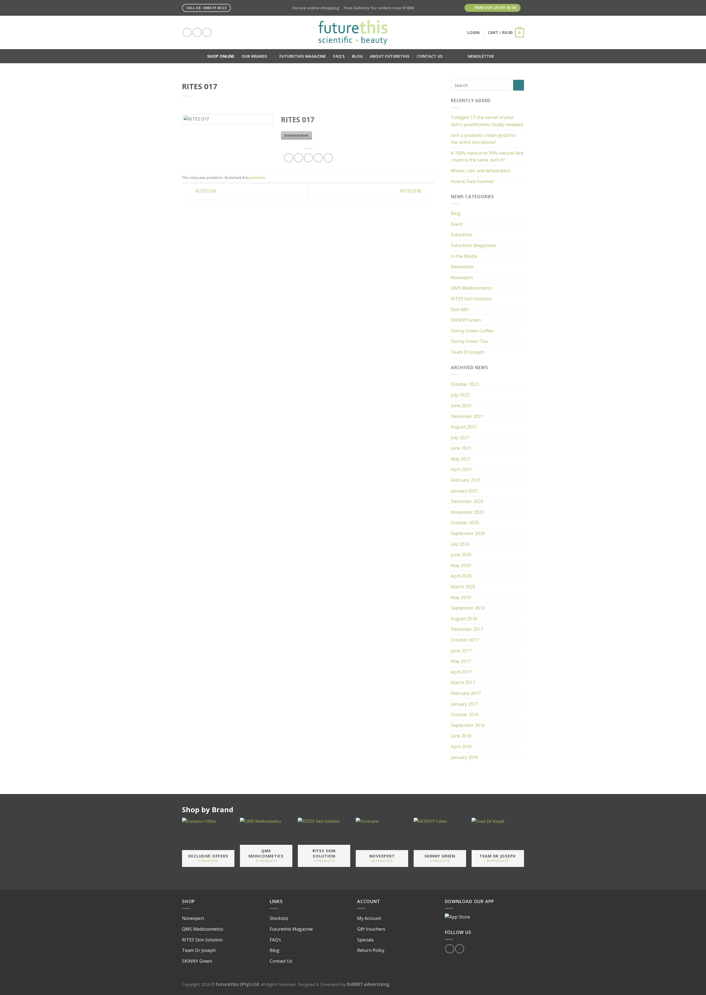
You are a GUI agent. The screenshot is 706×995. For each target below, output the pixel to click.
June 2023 (461, 406)
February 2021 (466, 480)
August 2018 (464, 619)
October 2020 (465, 523)
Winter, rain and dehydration (480, 171)
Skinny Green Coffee (472, 331)
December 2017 (467, 629)
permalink (257, 177)
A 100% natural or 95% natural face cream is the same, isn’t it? (487, 156)
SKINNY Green (466, 320)
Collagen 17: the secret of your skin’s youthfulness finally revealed (487, 121)
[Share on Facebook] (288, 157)
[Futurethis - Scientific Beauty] (353, 32)
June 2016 (461, 736)
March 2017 (463, 682)
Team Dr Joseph (468, 352)
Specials (365, 940)
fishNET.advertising (368, 984)
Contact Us (430, 56)
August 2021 (464, 427)
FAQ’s (339, 56)
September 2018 (468, 608)
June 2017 (461, 651)
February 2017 (466, 693)
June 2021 (461, 448)
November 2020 (467, 512)
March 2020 (463, 587)
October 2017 (465, 640)
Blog (357, 56)
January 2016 (464, 757)
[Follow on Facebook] (187, 32)
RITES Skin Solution (471, 299)
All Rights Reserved (278, 984)
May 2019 (461, 597)
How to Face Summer (472, 181)
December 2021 (467, 416)
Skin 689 (459, 309)
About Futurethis (390, 56)
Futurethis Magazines (473, 245)
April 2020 (461, 576)
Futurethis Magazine (302, 56)
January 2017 (464, 704)
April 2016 (461, 746)
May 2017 (461, 661)
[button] (452, 56)
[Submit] (518, 85)
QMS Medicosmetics (471, 288)
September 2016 (468, 725)
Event (456, 224)
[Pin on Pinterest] (318, 157)
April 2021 (461, 469)
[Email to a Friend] (308, 157)
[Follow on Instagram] (197, 32)
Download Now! (296, 135)
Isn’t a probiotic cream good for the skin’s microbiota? (483, 138)
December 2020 (467, 501)
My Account (369, 918)
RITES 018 (411, 191)
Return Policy (370, 950)
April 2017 (461, 672)
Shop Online (220, 56)
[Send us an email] (207, 32)
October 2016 (465, 714)
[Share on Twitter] (298, 157)
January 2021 (464, 491)
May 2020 (461, 565)
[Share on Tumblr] (328, 157)
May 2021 (461, 459)
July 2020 (460, 544)
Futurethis (461, 235)
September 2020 (468, 533)
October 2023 (465, 384)
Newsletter (462, 267)
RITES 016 (205, 191)
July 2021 (460, 438)
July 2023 (460, 395)
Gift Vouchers (371, 929)
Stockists (279, 918)
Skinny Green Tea (469, 341)
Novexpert (462, 277)
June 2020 (461, 555)
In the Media (464, 256)
